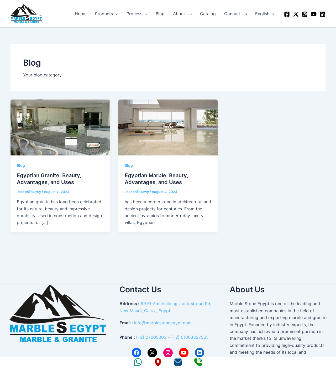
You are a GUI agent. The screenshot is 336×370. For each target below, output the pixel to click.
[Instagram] (305, 14)
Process (134, 13)
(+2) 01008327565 (190, 337)
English (262, 13)
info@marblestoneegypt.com (163, 322)
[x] (296, 14)
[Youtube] (314, 14)
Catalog (208, 13)
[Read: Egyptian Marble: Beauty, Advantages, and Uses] (168, 126)
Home (81, 13)
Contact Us (235, 13)
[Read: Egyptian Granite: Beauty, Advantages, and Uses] (60, 126)
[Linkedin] (323, 14)
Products (104, 13)
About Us (182, 13)
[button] (115, 13)
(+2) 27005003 (151, 337)
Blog (160, 13)
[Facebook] (287, 14)
